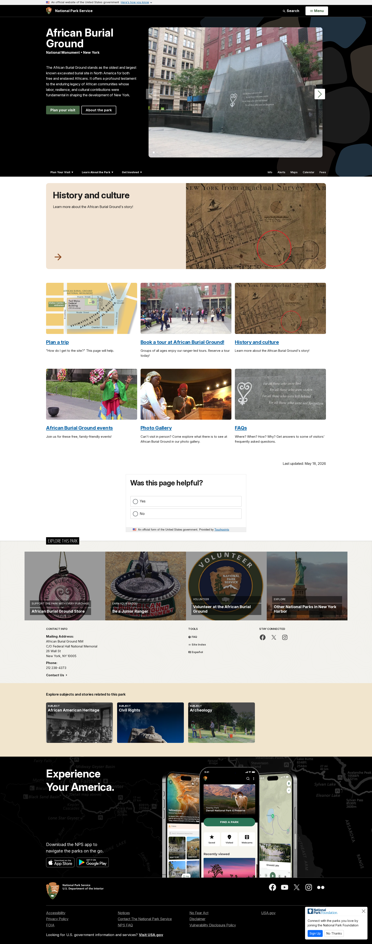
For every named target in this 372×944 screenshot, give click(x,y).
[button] (320, 94)
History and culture (91, 195)
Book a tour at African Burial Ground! (182, 342)
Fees (322, 172)
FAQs (241, 428)
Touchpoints (221, 529)
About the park (99, 110)
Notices (124, 913)
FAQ (194, 636)
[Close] (363, 911)
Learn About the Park (96, 172)
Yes (143, 501)
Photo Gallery (156, 428)
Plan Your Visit (60, 172)
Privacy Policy (57, 919)
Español (197, 652)
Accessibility (55, 913)
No (142, 513)
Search (292, 11)
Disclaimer (197, 919)
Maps (294, 172)
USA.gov (268, 913)
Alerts (281, 172)
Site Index (198, 644)
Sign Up (315, 933)
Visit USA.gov (151, 935)
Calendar (308, 172)
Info (270, 172)
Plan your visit (62, 110)
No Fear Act (198, 913)
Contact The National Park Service (145, 919)
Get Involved (130, 172)
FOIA (50, 925)
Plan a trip (57, 342)
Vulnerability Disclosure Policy (212, 925)
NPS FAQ (125, 925)
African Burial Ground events (79, 428)
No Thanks (334, 933)
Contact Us (55, 675)
